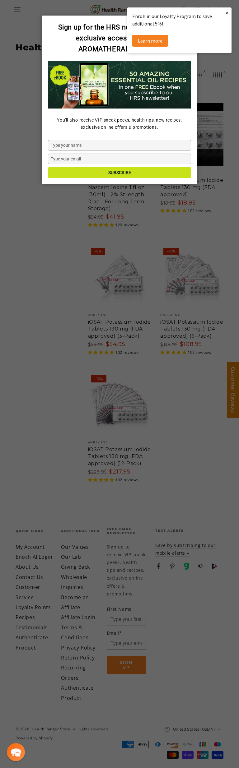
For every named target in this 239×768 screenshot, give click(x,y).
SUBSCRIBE (119, 172)
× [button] (226, 13)
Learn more (150, 41)
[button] (16, 752)
